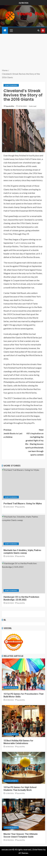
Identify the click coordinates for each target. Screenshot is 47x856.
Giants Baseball (11, 85)
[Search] (38, 30)
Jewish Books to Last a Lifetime (13, 433)
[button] (11, 30)
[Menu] (11, 30)
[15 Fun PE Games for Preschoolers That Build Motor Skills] (23, 674)
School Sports (11, 687)
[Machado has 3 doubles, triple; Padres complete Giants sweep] (23, 531)
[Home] (5, 30)
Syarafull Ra (10, 106)
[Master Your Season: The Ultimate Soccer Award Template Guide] (23, 814)
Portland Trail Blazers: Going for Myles (23, 503)
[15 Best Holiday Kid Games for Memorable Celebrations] (23, 721)
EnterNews (38, 849)
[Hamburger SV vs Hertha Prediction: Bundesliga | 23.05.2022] (23, 577)
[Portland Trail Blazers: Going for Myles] (23, 484)
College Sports (11, 734)
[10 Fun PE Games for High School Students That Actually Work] (23, 768)
